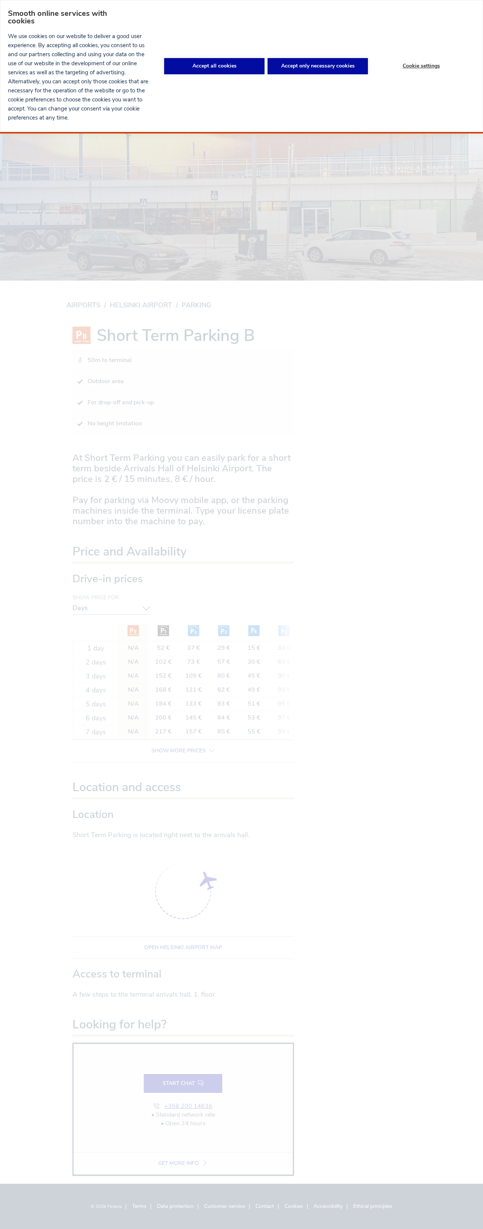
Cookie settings (421, 65)
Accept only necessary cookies (318, 65)
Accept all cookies (214, 65)
